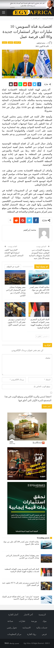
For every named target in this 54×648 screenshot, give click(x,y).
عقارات (22, 621)
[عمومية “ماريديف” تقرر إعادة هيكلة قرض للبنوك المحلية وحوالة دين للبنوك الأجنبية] (46, 599)
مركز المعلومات (14, 634)
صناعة (10, 621)
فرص (44, 634)
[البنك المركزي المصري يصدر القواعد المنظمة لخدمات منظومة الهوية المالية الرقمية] (39, 309)
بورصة (34, 621)
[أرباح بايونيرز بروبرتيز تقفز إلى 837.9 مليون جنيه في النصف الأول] (15, 309)
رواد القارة (31, 634)
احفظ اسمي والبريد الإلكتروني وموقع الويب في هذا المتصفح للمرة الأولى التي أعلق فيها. (28, 398)
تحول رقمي (12, 628)
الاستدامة (27, 628)
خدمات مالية (41, 628)
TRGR (6, 643)
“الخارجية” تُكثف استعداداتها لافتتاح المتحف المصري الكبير (14, 253)
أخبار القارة (13, 614)
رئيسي (4, 42)
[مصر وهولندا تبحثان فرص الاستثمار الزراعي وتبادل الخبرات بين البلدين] (15, 277)
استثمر (10, 42)
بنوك (45, 621)
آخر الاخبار (17, 42)
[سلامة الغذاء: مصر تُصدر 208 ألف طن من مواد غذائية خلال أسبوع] (39, 277)
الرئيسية (42, 614)
